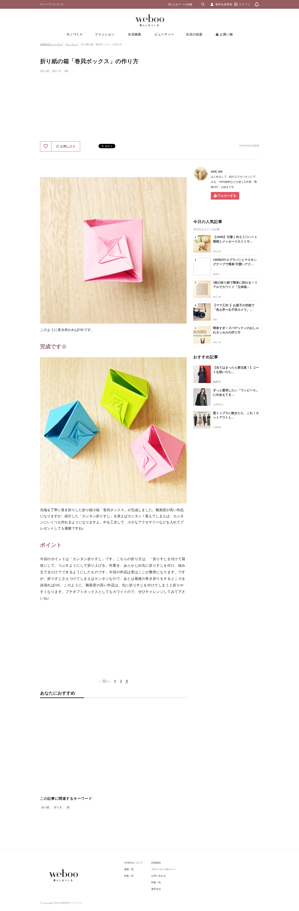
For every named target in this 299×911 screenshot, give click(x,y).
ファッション (104, 34)
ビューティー (164, 34)
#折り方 (56, 71)
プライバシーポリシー (163, 869)
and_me (217, 171)
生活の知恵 (194, 34)
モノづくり (75, 34)
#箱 (66, 71)
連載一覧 (129, 869)
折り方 (58, 807)
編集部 (217, 381)
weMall (217, 427)
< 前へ (104, 681)
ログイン (244, 4)
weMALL (218, 404)
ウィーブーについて (52, 4)
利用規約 (156, 862)
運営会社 (156, 889)
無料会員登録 (223, 4)
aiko (215, 319)
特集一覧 (129, 875)
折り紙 (45, 807)
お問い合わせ (158, 875)
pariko (216, 273)
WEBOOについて (133, 862)
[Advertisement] (149, 108)
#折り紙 (44, 71)
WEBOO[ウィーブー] (51, 44)
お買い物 (226, 34)
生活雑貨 (134, 34)
